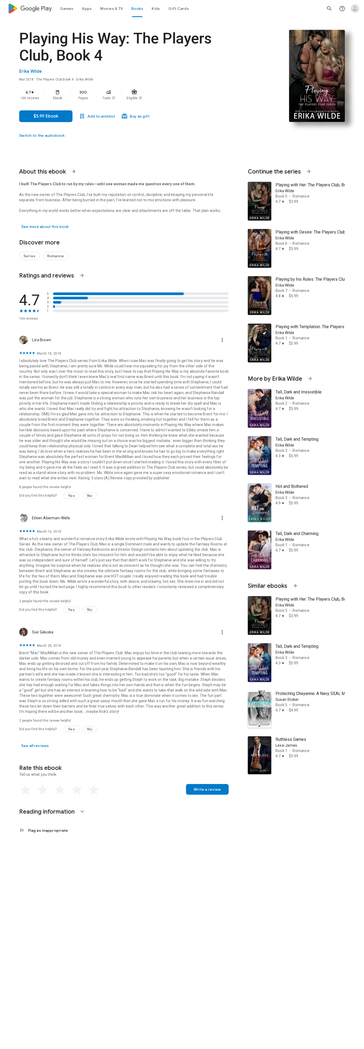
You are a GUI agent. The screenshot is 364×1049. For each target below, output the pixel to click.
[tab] (67, 8)
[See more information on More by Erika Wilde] (310, 378)
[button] (113, 98)
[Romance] (55, 256)
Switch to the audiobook (42, 135)
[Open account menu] (355, 8)
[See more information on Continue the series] (308, 171)
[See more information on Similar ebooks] (295, 585)
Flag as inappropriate (43, 830)
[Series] (29, 256)
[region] (125, 95)
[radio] (25, 789)
